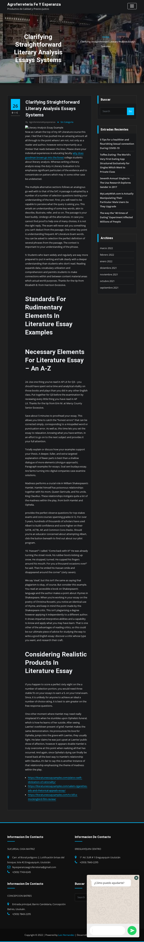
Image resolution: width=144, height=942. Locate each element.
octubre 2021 (107, 281)
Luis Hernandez (66, 935)
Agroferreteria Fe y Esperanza (34, 4)
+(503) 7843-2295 (89, 862)
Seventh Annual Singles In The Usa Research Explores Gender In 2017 (115, 183)
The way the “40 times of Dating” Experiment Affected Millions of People (116, 217)
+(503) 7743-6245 (21, 872)
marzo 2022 (106, 248)
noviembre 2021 (109, 274)
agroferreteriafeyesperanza (40, 122)
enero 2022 (106, 261)
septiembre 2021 (109, 287)
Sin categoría (67, 122)
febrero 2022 (107, 254)
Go (130, 111)
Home (105, 37)
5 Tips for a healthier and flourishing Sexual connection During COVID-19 (117, 144)
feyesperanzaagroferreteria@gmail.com (34, 867)
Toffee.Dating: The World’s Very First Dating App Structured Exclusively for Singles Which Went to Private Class (115, 163)
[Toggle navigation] (132, 6)
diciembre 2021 (108, 268)
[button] (136, 878)
